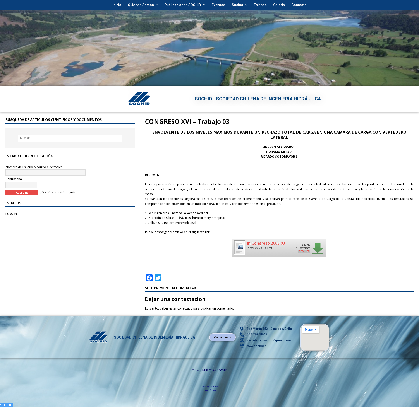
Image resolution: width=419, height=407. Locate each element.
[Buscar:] (70, 138)
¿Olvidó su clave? (52, 192)
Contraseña (13, 179)
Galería (279, 5)
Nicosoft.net (209, 390)
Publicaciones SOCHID (183, 5)
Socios (237, 5)
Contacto (299, 5)
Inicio (117, 5)
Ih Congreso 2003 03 (266, 243)
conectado (184, 308)
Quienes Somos (141, 5)
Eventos (218, 5)
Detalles (304, 251)
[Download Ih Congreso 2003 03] (239, 253)
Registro (71, 192)
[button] (143, 5)
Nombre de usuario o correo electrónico (34, 167)
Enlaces (260, 5)
